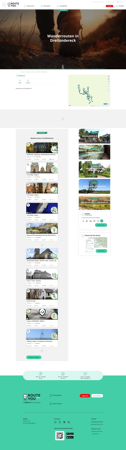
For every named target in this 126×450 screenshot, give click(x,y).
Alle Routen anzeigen (34, 357)
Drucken (28, 82)
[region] (89, 90)
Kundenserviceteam (97, 431)
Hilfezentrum (95, 434)
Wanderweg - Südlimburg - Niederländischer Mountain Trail (42, 154)
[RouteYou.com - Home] (13, 5)
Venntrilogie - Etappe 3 (33, 175)
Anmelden (97, 396)
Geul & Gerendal (31, 301)
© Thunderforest (97, 105)
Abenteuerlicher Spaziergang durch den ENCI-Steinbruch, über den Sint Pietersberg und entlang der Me (54, 235)
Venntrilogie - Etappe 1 (33, 215)
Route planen (57, 395)
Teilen (19, 82)
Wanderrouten (23, 71)
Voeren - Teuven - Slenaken (34, 280)
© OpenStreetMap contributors (105, 105)
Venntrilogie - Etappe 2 (33, 195)
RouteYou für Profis (110, 1)
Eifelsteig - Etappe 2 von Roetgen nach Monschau (39, 341)
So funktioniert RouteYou (98, 1)
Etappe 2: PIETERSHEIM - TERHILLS (35, 321)
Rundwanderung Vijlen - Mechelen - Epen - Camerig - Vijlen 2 (42, 260)
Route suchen (57, 404)
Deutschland (29, 71)
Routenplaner (101, 251)
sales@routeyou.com (97, 424)
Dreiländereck (39, 71)
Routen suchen (101, 225)
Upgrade (109, 6)
